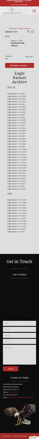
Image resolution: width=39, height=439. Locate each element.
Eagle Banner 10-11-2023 (17, 226)
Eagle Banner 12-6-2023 (16, 205)
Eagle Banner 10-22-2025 (17, 168)
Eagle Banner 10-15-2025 (17, 170)
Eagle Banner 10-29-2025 (17, 165)
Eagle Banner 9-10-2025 (16, 184)
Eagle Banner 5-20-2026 (16, 99)
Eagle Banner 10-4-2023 (16, 229)
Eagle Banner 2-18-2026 (16, 131)
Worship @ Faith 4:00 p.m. (18, 44)
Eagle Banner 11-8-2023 (16, 216)
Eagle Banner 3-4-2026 (16, 125)
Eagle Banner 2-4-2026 (16, 136)
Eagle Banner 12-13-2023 (17, 202)
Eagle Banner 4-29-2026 (16, 107)
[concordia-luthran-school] (16, 10)
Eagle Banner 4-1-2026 (16, 117)
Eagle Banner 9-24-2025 (16, 178)
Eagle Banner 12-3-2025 (16, 154)
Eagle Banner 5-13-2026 (16, 101)
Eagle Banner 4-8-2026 (16, 115)
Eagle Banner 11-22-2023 (17, 210)
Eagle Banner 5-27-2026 (16, 96)
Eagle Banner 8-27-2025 (16, 189)
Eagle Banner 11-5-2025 (16, 162)
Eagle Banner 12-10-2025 (17, 152)
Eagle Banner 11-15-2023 (17, 213)
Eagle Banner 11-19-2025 (17, 157)
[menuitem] (19, 1)
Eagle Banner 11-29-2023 (17, 208)
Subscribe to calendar (18, 65)
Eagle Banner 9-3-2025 (16, 186)
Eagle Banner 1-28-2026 (16, 139)
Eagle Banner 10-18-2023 (17, 224)
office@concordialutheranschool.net (21, 397)
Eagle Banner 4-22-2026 (16, 109)
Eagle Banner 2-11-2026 (16, 133)
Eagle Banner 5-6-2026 (16, 104)
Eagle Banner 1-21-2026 (16, 141)
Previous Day (8, 57)
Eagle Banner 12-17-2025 (17, 149)
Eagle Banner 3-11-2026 (16, 123)
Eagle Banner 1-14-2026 (16, 144)
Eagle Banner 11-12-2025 (17, 160)
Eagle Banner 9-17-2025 (16, 181)
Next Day (28, 57)
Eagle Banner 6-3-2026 (16, 93)
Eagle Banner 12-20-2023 (17, 200)
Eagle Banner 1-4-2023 (16, 231)
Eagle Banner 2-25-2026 (16, 128)
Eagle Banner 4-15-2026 (16, 112)
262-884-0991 (24, 5)
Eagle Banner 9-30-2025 (16, 176)
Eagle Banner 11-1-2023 (16, 218)
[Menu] (33, 10)
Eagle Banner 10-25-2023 (17, 221)
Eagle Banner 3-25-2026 (16, 120)
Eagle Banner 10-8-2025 (16, 173)
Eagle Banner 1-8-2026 (16, 146)
